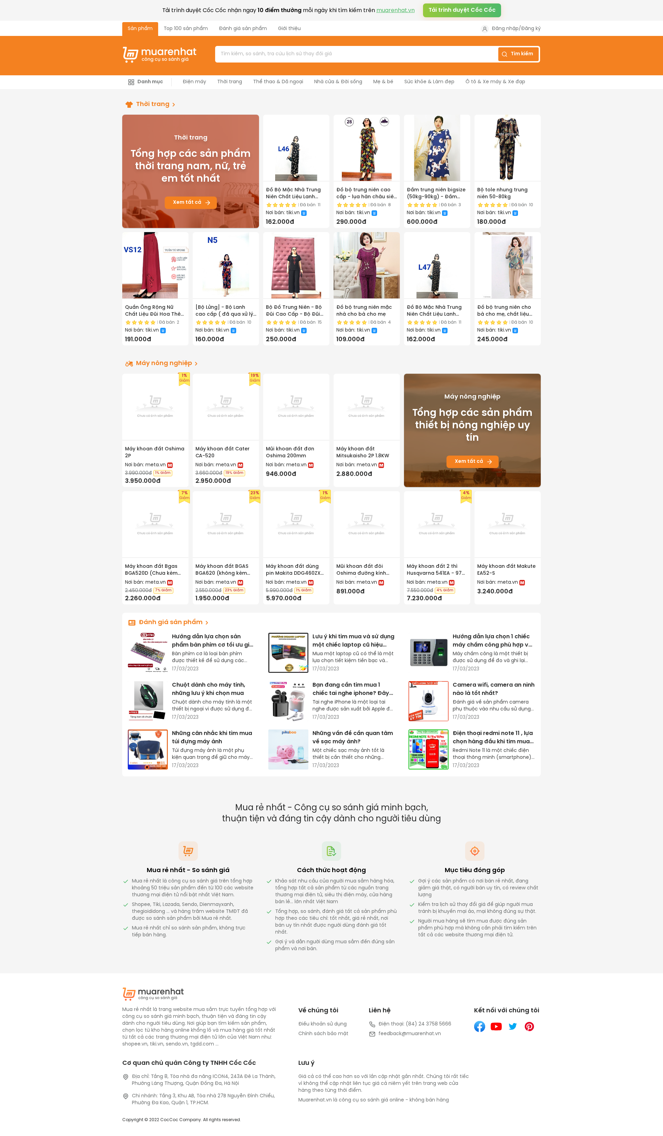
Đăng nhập (505, 28)
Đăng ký (531, 28)
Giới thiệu (289, 28)
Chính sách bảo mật (323, 1034)
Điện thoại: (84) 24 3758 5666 (414, 1024)
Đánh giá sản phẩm (243, 28)
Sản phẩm (140, 28)
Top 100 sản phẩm (186, 28)
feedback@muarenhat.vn (409, 1034)
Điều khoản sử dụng (322, 1024)
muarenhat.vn (395, 10)
